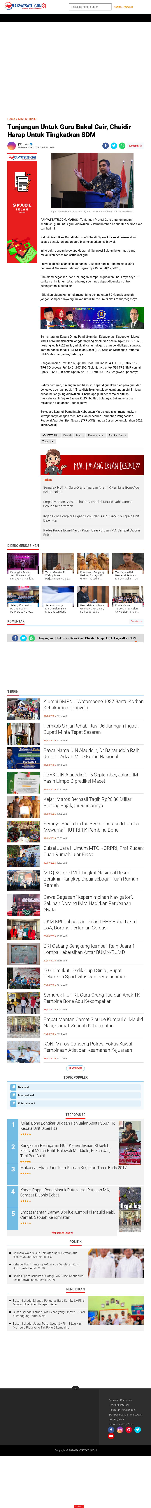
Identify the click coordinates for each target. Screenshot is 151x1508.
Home (9, 18)
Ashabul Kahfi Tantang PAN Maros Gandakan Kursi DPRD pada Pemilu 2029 (46, 1266)
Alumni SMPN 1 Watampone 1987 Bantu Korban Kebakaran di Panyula (94, 704)
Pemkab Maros (117, 435)
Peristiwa (67, 18)
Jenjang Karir (116, 1419)
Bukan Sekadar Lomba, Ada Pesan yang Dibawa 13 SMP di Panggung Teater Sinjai (49, 1314)
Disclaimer (126, 1400)
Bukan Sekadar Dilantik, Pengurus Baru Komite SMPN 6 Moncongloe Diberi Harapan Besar (49, 1302)
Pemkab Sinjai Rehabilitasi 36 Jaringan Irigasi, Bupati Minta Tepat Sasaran (91, 729)
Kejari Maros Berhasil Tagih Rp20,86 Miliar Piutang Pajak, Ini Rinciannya (87, 802)
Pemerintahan (96, 435)
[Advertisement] (75, 68)
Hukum (82, 18)
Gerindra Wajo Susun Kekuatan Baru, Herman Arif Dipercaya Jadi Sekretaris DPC (45, 1255)
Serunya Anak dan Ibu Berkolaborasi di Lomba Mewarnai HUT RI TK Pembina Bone (91, 827)
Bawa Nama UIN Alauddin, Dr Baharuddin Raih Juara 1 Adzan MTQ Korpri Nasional (91, 753)
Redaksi (113, 1400)
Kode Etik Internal (119, 1405)
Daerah (20, 18)
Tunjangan (48, 441)
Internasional (26, 1095)
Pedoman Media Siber (121, 1424)
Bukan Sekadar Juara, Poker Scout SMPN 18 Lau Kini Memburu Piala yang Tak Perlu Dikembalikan (47, 1325)
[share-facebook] (105, 146)
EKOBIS (110, 18)
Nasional (23, 1087)
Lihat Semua (75, 1068)
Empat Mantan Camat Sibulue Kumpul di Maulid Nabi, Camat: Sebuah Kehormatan (93, 1022)
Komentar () (135, 145)
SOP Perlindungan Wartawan (125, 1414)
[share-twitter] (114, 146)
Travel (122, 18)
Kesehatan (137, 18)
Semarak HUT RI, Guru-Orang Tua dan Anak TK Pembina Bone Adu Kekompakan (92, 998)
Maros (80, 435)
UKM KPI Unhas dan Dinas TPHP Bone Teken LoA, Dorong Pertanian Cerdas (90, 925)
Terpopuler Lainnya (62, 1233)
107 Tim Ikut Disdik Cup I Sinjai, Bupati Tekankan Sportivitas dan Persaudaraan (85, 973)
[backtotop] (75, 1389)
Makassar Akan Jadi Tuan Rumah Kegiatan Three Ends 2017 (73, 1167)
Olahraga (96, 18)
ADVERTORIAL (36, 18)
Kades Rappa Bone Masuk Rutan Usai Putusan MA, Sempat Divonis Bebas (65, 1193)
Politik (53, 18)
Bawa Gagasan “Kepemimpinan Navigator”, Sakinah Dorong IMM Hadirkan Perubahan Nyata (88, 903)
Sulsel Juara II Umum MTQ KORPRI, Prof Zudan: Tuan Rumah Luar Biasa (94, 851)
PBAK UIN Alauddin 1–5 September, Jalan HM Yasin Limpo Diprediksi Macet (91, 778)
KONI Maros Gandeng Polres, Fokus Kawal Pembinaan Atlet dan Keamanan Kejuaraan (88, 1047)
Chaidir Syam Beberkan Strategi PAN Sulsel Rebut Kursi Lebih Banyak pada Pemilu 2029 (48, 1278)
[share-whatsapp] (122, 146)
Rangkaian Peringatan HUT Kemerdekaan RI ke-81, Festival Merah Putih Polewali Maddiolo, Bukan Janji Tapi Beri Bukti (65, 1150)
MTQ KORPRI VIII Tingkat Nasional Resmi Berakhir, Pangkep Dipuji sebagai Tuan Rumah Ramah (91, 879)
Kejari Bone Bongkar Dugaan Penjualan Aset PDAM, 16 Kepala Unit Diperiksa (67, 1126)
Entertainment (26, 1103)
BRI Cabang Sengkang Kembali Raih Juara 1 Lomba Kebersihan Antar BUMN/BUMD (89, 949)
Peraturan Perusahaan (122, 1409)
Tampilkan (136, 621)
